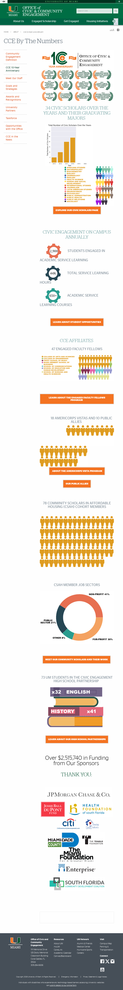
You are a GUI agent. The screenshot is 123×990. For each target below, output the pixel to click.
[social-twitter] (107, 961)
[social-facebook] (102, 961)
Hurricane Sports (84, 950)
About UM (58, 944)
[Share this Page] (118, 30)
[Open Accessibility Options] (4, 1)
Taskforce (11, 118)
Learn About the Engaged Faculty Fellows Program (77, 399)
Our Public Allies (77, 484)
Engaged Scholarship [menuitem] (44, 21)
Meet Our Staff (14, 78)
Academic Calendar (62, 953)
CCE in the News (12, 138)
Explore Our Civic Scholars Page (77, 210)
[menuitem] (116, 21)
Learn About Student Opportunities (77, 322)
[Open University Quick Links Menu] (119, 1)
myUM (57, 947)
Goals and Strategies (11, 87)
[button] (116, 981)
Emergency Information (69, 977)
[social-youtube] (102, 969)
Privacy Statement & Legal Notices (95, 977)
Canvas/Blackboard (62, 956)
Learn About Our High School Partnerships (77, 739)
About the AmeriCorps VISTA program (77, 471)
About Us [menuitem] (18, 21)
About (16, 32)
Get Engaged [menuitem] (71, 21)
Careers (80, 953)
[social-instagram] (112, 961)
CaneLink (58, 950)
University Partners (11, 109)
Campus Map (106, 944)
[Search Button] (115, 10)
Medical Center (83, 947)
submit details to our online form (63, 985)
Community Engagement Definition (13, 56)
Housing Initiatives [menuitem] (97, 21)
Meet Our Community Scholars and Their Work (76, 659)
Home (6, 32)
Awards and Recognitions (13, 98)
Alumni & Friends (84, 944)
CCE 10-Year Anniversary (33, 32)
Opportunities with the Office (14, 127)
